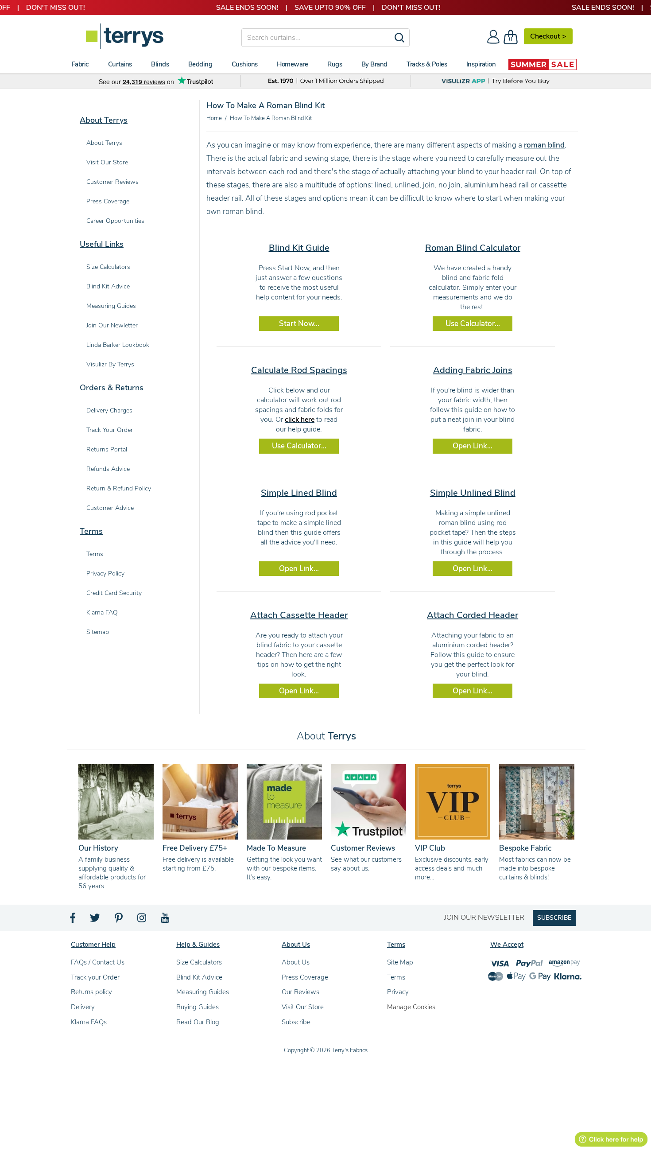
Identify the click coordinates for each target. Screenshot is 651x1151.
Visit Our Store (303, 1007)
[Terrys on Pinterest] (119, 920)
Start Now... (299, 324)
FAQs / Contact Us (97, 962)
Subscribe (296, 1022)
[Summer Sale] (542, 64)
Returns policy (91, 992)
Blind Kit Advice (199, 977)
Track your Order (95, 977)
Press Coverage (305, 977)
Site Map (400, 962)
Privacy (398, 992)
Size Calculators (199, 962)
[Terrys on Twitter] (95, 920)
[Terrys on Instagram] (142, 920)
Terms (396, 977)
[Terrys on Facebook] (73, 920)
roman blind (544, 145)
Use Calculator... (473, 324)
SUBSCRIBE (554, 918)
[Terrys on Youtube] (166, 920)
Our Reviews (300, 992)
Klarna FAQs (89, 1022)
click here (299, 419)
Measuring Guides (202, 992)
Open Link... (472, 446)
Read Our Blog (197, 1022)
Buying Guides (197, 1007)
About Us (296, 962)
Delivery (83, 1007)
